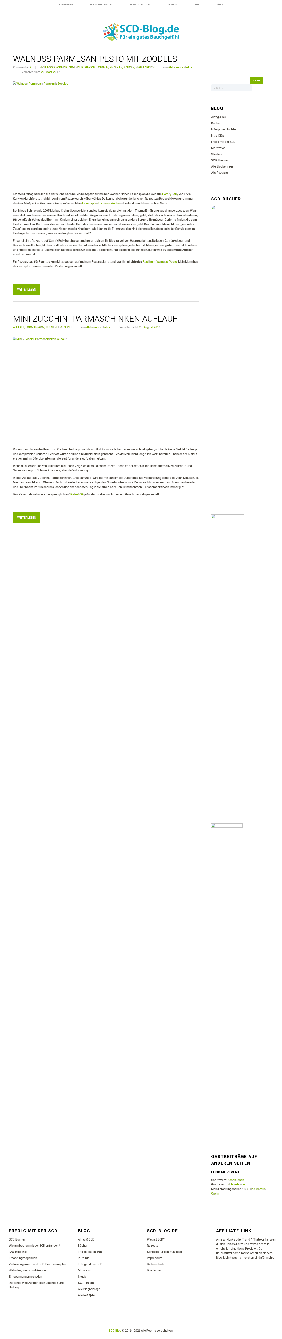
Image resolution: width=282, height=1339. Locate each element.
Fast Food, (47, 67)
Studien (216, 154)
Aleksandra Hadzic (180, 67)
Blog (197, 5)
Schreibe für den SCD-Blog (164, 1251)
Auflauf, (19, 327)
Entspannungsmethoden (25, 1276)
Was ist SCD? (156, 1239)
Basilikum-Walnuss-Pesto (160, 261)
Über (220, 5)
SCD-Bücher (17, 1239)
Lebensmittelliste (140, 5)
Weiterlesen (26, 289)
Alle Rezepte (219, 172)
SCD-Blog (115, 1330)
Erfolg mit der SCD (101, 5)
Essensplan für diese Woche (101, 203)
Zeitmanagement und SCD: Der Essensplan (37, 1264)
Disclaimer (154, 1270)
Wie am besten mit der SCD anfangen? (34, 1245)
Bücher (216, 123)
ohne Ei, (103, 67)
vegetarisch (145, 67)
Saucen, (129, 67)
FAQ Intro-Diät (18, 1251)
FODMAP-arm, (65, 67)
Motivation (218, 148)
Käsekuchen (236, 1180)
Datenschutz (156, 1264)
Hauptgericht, (86, 67)
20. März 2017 (50, 72)
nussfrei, (52, 327)
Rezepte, (116, 67)
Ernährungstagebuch (23, 1258)
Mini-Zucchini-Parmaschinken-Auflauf (95, 319)
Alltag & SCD (219, 117)
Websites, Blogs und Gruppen (28, 1270)
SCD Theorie (219, 160)
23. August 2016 (149, 327)
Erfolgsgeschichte (223, 129)
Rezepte (173, 5)
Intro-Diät (217, 135)
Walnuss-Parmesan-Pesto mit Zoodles (95, 59)
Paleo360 (76, 494)
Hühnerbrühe (236, 1184)
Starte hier (66, 5)
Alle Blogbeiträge (222, 166)
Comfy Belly (170, 194)
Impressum (154, 1258)
